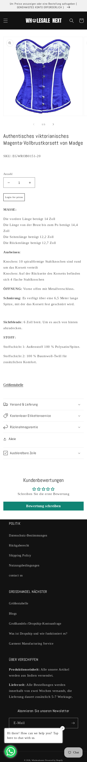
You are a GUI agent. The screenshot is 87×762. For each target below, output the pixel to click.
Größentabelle (13, 385)
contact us (16, 575)
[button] (5, 21)
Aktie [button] (12, 439)
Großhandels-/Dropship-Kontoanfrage (35, 623)
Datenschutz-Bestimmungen (28, 535)
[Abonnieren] (73, 723)
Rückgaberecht (19, 545)
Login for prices (14, 197)
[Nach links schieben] (34, 124)
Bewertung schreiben (43, 506)
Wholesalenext (38, 760)
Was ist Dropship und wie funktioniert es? (38, 633)
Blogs (13, 613)
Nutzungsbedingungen (24, 565)
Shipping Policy (20, 555)
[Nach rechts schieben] (53, 124)
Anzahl (7, 174)
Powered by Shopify (54, 760)
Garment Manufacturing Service (31, 643)
